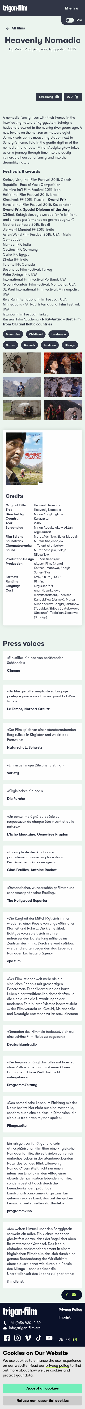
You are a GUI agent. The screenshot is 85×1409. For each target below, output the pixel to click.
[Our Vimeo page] (28, 1338)
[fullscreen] (75, 52)
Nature (10, 345)
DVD (70, 97)
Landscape (58, 334)
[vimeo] (75, 64)
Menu (72, 9)
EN (74, 1339)
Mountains (13, 334)
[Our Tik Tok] (38, 1338)
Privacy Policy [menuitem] (70, 1309)
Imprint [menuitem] (65, 1317)
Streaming (46, 97)
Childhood (35, 334)
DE (61, 1339)
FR (68, 1339)
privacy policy (57, 1365)
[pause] (10, 52)
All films (18, 28)
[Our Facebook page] (7, 1338)
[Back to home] (31, 8)
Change (70, 345)
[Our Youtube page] (49, 1338)
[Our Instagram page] (17, 1338)
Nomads (29, 345)
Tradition (50, 345)
